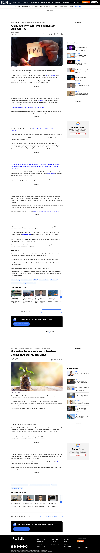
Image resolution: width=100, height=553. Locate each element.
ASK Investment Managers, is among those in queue (46, 211)
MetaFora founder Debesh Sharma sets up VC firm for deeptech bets (81, 79)
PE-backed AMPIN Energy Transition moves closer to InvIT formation (53, 300)
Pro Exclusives (35, 2)
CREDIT (36, 6)
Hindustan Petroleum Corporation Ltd (40, 485)
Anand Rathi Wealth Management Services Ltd (23, 283)
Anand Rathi (53, 75)
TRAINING (66, 544)
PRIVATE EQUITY (17, 6)
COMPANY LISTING (55, 539)
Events (19, 2)
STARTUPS (71, 6)
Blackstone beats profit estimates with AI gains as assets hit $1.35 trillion (53, 505)
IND (92, 2)
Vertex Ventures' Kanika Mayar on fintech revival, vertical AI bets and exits (28, 505)
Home (12, 22)
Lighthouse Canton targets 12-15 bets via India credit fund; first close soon (82, 71)
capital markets (51, 173)
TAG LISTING (53, 541)
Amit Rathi (40, 100)
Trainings (26, 2)
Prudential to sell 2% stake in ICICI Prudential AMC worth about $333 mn (81, 63)
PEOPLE (48, 6)
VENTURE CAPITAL (26, 6)
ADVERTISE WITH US (41, 539)
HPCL (56, 461)
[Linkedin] (62, 34)
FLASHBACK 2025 (63, 6)
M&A (32, 6)
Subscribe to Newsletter (21, 323)
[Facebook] (57, 34)
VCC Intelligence (56, 2)
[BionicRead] (52, 34)
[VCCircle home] (6, 2)
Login (78, 2)
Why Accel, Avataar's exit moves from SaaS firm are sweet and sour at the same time (82, 389)
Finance (17, 22)
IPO (47, 75)
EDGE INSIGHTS (67, 546)
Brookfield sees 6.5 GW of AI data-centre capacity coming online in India (40, 505)
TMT (16, 348)
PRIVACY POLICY (41, 546)
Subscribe (85, 2)
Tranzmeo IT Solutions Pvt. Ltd (19, 485)
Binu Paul (15, 358)
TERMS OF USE (54, 537)
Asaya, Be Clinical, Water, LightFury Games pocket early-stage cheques (81, 410)
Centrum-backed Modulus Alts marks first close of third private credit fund (81, 94)
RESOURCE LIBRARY (55, 544)
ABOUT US (39, 537)
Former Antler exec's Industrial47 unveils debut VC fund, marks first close (82, 375)
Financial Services (26, 234)
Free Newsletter (66, 2)
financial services (26, 279)
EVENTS (65, 541)
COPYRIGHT (40, 544)
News (14, 2)
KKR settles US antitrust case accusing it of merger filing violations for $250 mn (81, 49)
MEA (96, 2)
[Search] (74, 2)
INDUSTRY (42, 6)
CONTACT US (40, 541)
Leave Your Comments (51, 311)
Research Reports (45, 2)
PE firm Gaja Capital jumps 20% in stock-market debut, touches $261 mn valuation (82, 87)
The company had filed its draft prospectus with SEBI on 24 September (28, 107)
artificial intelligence (17, 488)
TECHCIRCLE (66, 539)
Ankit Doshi (16, 32)
